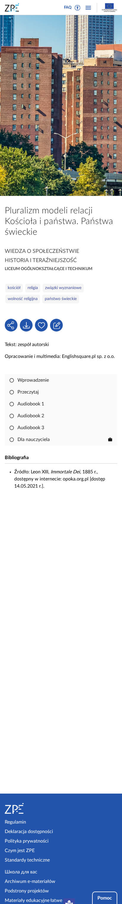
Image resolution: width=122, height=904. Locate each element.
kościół (14, 288)
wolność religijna (23, 299)
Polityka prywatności (27, 841)
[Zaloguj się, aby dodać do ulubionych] (41, 325)
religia (33, 288)
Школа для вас (21, 872)
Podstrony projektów (27, 891)
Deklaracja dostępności (29, 831)
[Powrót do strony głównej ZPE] (13, 7)
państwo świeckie (61, 299)
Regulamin (15, 822)
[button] (77, 8)
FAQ (68, 7)
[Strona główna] (32, 808)
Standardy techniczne (27, 860)
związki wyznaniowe (63, 288)
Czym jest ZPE (20, 850)
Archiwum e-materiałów (30, 881)
